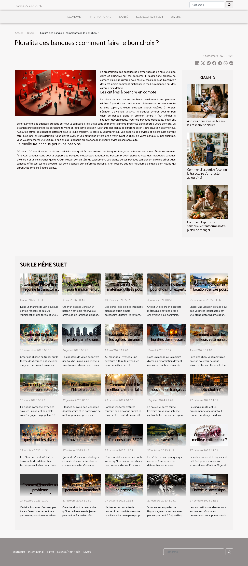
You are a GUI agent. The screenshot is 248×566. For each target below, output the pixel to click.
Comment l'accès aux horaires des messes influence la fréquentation (167, 342)
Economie (74, 17)
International (100, 17)
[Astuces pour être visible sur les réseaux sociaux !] (207, 101)
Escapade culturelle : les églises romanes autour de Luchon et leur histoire (124, 342)
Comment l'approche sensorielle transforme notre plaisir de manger (206, 226)
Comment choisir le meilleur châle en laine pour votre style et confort (125, 392)
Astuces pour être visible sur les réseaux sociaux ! (206, 123)
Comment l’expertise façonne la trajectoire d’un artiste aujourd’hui (207, 173)
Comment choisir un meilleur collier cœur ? (209, 437)
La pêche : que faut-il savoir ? (167, 437)
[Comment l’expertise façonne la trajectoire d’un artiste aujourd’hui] (207, 149)
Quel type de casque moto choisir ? (209, 387)
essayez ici (132, 112)
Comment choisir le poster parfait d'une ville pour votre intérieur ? (82, 342)
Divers (176, 17)
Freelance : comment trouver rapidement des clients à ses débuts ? (82, 442)
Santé (123, 17)
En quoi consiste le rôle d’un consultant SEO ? (124, 437)
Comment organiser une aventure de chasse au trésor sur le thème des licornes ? (40, 342)
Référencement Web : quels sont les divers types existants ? (40, 440)
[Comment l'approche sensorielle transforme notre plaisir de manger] (207, 201)
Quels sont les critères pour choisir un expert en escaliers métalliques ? (167, 292)
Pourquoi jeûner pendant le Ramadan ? (82, 487)
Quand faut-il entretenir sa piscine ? (125, 487)
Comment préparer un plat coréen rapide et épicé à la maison (40, 390)
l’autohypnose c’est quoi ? (167, 487)
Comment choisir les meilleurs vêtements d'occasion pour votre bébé (209, 342)
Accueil (19, 33)
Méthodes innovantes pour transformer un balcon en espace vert (82, 289)
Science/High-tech (149, 17)
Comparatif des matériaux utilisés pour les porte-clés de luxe (124, 289)
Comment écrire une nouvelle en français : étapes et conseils (167, 390)
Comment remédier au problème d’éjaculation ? (40, 490)
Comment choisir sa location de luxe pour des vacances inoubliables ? (209, 292)
